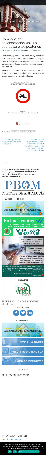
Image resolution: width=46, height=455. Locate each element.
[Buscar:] (23, 163)
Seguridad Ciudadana (27, 132)
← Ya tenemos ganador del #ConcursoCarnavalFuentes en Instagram (11, 142)
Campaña (15, 132)
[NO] (43, 448)
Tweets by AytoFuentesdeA (11, 439)
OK (10, 452)
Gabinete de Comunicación (13, 50)
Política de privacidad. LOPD (29, 452)
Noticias (38, 50)
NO (15, 452)
